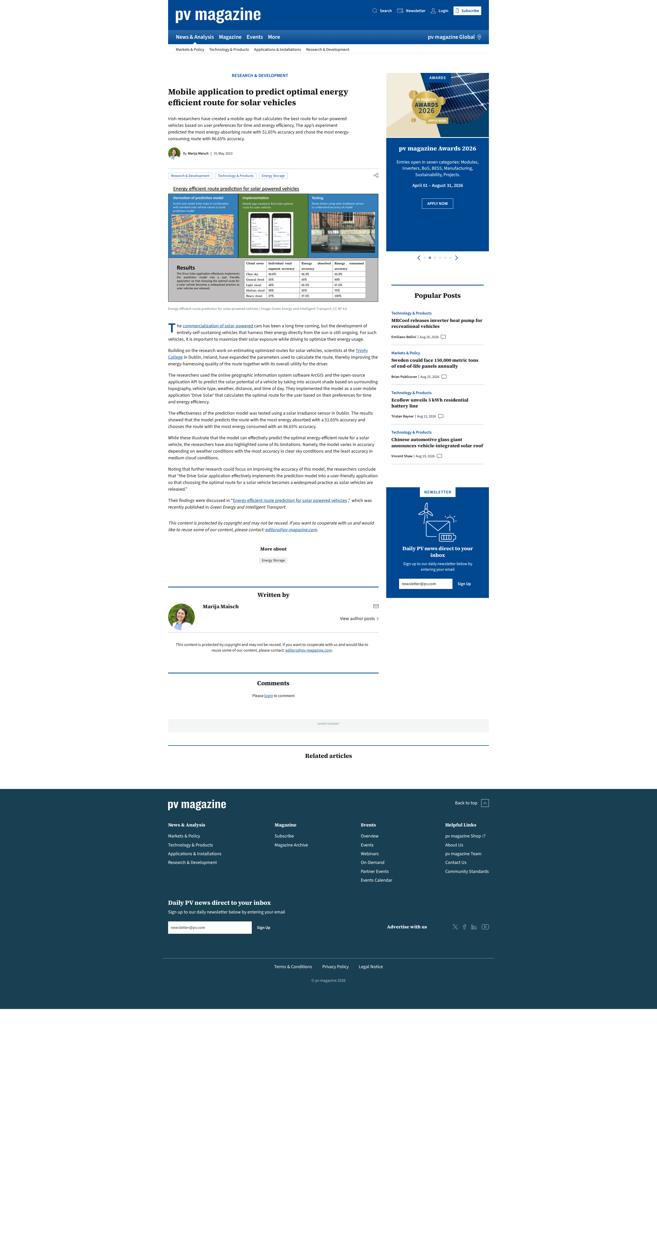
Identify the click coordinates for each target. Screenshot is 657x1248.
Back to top (466, 803)
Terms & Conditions (293, 967)
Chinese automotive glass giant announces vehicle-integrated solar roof (437, 442)
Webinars (370, 854)
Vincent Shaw (401, 456)
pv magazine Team (463, 854)
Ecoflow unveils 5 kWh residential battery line (429, 403)
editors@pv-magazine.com (291, 530)
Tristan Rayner (402, 416)
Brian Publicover (404, 376)
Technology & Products (229, 49)
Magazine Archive (291, 845)
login (268, 696)
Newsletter (416, 11)
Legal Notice (371, 967)
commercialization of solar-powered (218, 326)
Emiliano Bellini (403, 337)
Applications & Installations (277, 49)
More (274, 37)
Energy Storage (273, 175)
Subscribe (284, 836)
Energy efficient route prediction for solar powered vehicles (290, 500)
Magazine (230, 37)
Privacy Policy (335, 967)
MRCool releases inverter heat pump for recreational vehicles (436, 323)
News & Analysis (195, 37)
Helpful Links (460, 825)
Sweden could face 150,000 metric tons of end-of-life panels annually (434, 363)
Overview (370, 836)
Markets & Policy (190, 49)
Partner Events (375, 871)
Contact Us (456, 862)
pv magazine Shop (463, 836)
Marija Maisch (198, 153)
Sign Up (464, 584)
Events (255, 37)
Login (443, 11)
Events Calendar (376, 880)
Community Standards (467, 871)
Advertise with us (407, 926)
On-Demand (372, 862)
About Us (454, 845)
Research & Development (327, 49)
